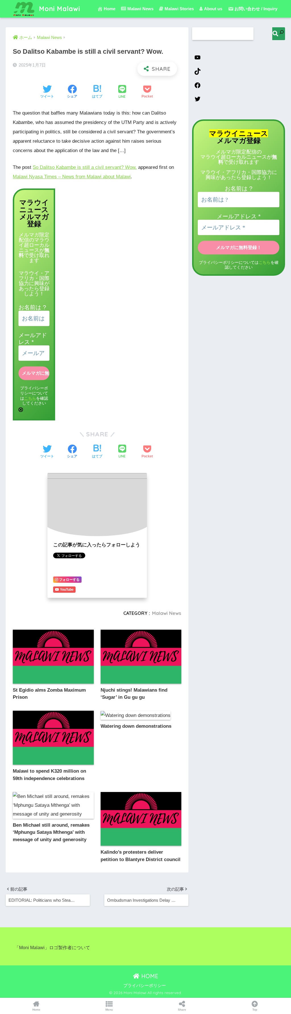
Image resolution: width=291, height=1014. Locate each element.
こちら (30, 398)
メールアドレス (239, 216)
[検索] (278, 33)
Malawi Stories (179, 8)
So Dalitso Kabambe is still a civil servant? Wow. (85, 167)
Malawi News (166, 613)
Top (254, 1009)
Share (182, 1009)
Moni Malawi (58, 9)
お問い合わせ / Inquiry (255, 8)
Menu (109, 1009)
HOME (149, 976)
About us (213, 8)
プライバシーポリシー (144, 985)
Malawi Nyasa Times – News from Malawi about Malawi (72, 176)
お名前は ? (32, 307)
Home (109, 8)
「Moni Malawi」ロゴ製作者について (52, 947)
